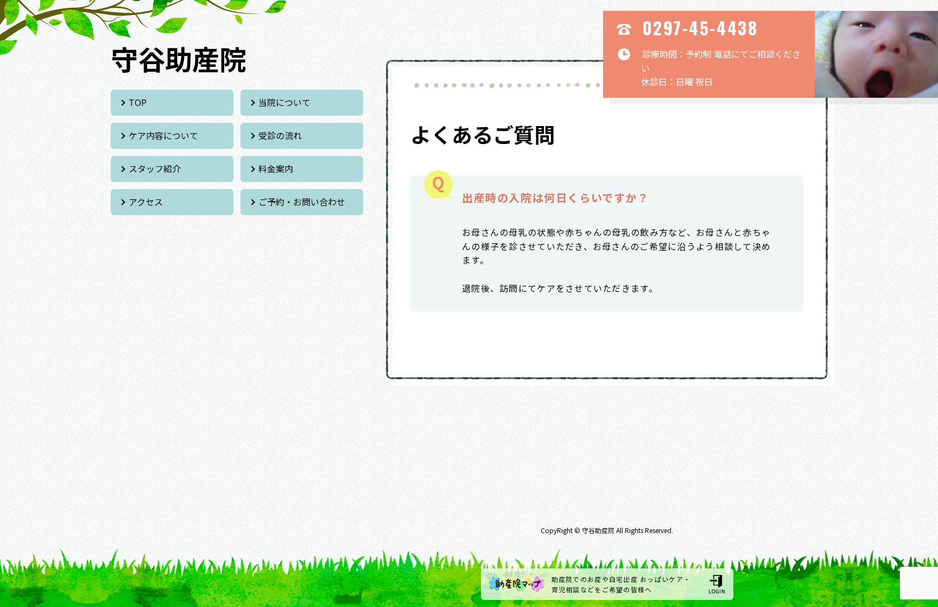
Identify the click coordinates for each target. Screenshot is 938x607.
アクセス (146, 201)
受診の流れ (280, 135)
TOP (138, 102)
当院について (284, 102)
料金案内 (275, 168)
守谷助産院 (178, 58)
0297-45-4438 (700, 27)
